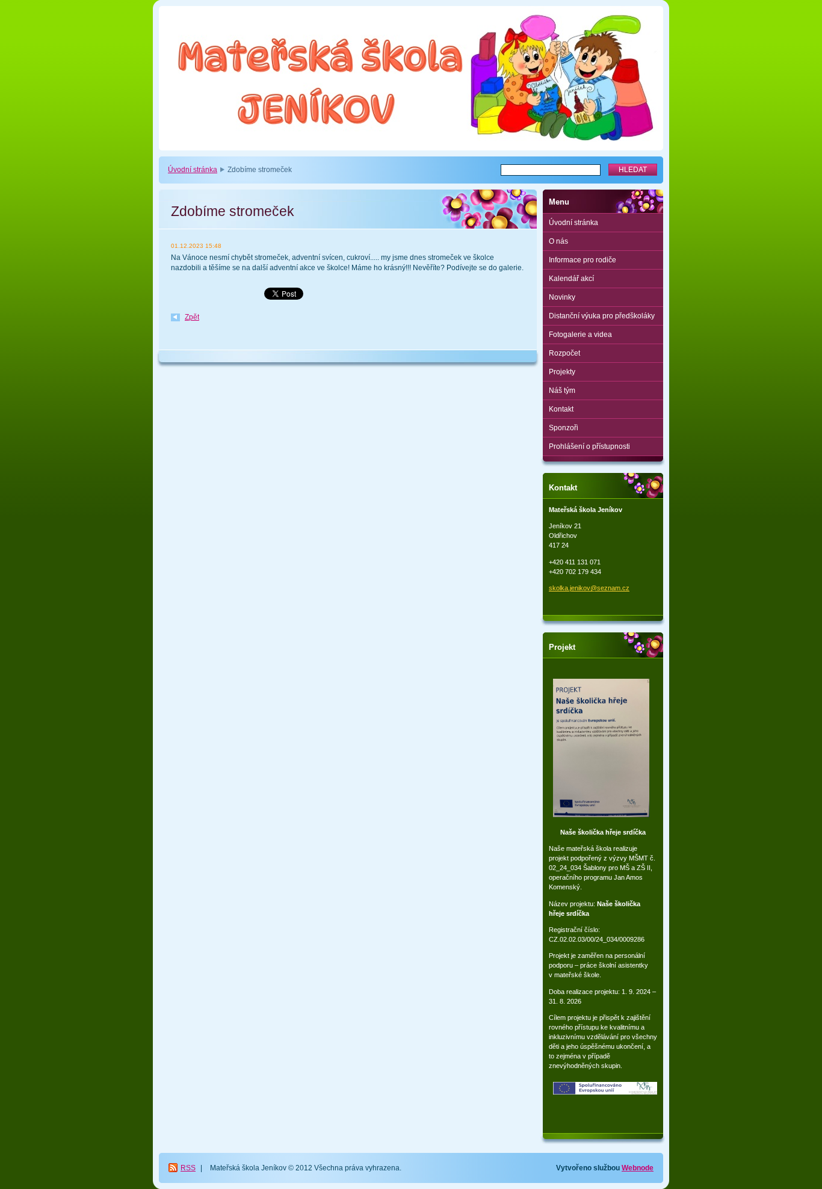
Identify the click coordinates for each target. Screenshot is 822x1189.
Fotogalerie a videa (580, 334)
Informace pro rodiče (582, 260)
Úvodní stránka (192, 169)
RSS (188, 1168)
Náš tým (562, 390)
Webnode (638, 1168)
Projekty (562, 372)
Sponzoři (563, 428)
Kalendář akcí (571, 278)
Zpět (192, 317)
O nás (558, 241)
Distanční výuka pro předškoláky (602, 316)
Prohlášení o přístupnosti (589, 446)
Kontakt (561, 409)
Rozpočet (564, 353)
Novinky (562, 297)
